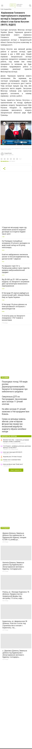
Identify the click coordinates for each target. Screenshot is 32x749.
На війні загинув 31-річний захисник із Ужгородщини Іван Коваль (15, 411)
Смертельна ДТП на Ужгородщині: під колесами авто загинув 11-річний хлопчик (14, 400)
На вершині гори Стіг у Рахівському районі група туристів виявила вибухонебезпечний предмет (15, 269)
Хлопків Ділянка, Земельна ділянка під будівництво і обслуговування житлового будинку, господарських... (13, 565)
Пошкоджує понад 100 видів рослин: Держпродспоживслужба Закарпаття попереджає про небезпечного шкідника (15, 386)
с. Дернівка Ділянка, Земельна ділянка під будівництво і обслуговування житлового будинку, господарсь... (14, 654)
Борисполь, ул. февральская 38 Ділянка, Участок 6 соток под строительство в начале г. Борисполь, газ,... (14, 624)
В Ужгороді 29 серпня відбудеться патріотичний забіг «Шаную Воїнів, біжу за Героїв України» (15, 295)
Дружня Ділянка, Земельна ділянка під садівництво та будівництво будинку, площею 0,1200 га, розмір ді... (14, 536)
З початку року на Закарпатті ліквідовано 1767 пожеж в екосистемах (13, 318)
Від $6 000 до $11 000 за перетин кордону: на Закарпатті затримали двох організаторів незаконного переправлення (15, 282)
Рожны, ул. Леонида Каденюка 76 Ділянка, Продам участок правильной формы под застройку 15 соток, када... (15, 595)
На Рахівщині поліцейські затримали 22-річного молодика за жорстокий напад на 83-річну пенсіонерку (16, 244)
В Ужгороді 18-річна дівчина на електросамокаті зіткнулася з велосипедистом (14, 306)
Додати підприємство (16, 470)
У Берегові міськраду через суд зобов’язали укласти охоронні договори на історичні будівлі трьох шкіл (14, 230)
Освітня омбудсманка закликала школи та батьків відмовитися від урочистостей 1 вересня (15, 256)
